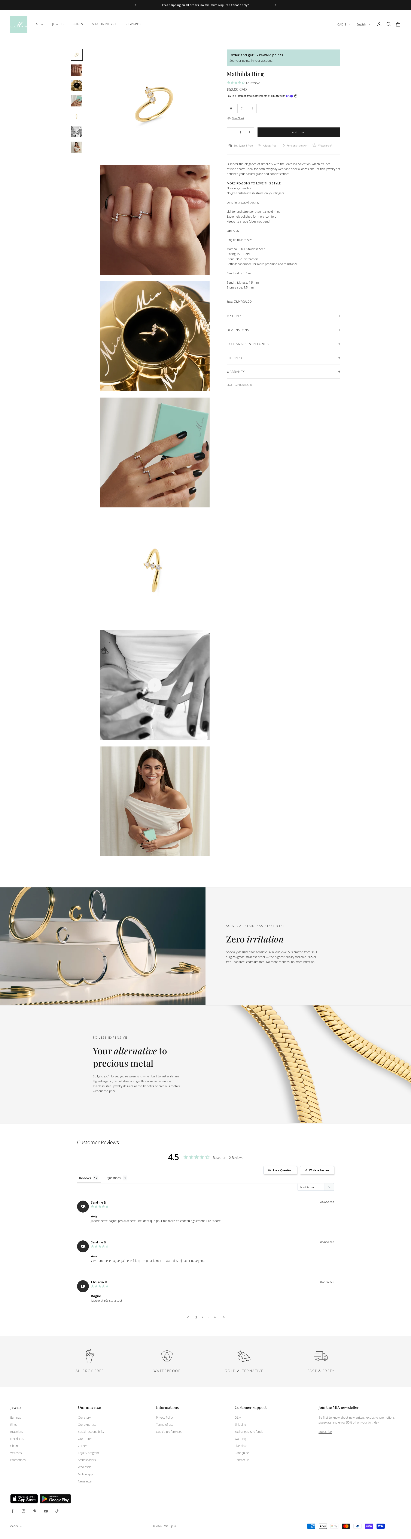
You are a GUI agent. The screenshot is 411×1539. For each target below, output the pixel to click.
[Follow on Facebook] (12, 1511)
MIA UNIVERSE (104, 24)
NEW (40, 24)
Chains (14, 1446)
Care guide (242, 1453)
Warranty (240, 1439)
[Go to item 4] (77, 101)
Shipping (240, 1424)
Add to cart (299, 132)
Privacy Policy (164, 1417)
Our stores (85, 1439)
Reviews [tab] (85, 1178)
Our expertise (87, 1424)
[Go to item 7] (77, 147)
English (361, 24)
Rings (13, 1424)
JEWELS (58, 24)
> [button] (224, 1317)
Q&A (238, 1417)
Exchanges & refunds (249, 1432)
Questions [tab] (114, 1178)
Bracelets (16, 1432)
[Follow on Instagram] (23, 1511)
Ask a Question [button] (282, 1170)
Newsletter (85, 1481)
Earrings (15, 1417)
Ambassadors (87, 1460)
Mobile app (85, 1474)
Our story (84, 1417)
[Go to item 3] (77, 85)
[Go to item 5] (77, 116)
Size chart (241, 1446)
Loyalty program (88, 1453)
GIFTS (78, 24)
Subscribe (325, 1432)
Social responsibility (91, 1432)
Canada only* (240, 5)
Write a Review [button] (319, 1170)
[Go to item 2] (77, 70)
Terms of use (165, 1424)
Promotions (18, 1460)
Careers (83, 1446)
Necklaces (17, 1439)
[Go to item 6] (77, 132)
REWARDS (134, 24)
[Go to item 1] (77, 55)
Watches (16, 1453)
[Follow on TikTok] (57, 1511)
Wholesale (85, 1467)
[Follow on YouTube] (46, 1511)
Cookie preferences (169, 1432)
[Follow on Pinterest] (35, 1511)
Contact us (242, 1460)
